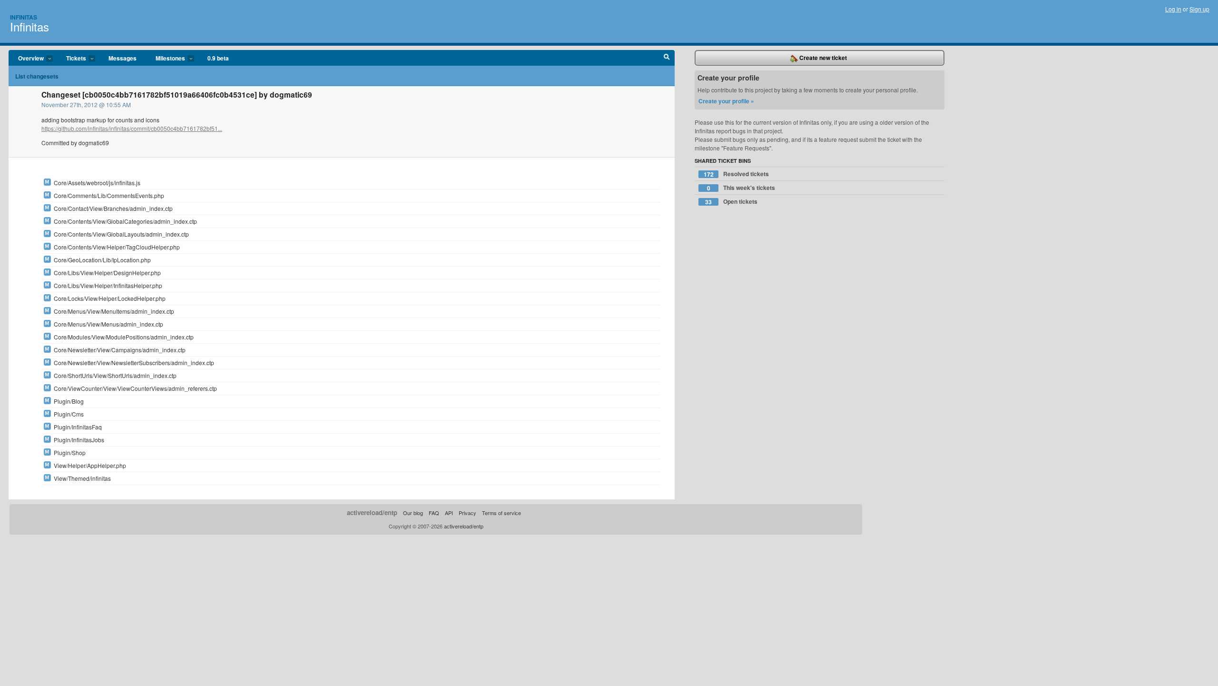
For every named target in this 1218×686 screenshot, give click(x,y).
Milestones (165, 58)
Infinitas (23, 17)
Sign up (1199, 9)
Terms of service (501, 513)
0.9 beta (218, 58)
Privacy (467, 513)
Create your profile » (726, 101)
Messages (122, 58)
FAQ (434, 513)
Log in (1173, 9)
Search (667, 58)
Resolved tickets (736, 174)
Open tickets (731, 201)
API (449, 513)
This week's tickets (741, 187)
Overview (26, 58)
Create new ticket (822, 57)
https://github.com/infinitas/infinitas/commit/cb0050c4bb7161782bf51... (131, 128)
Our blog (413, 513)
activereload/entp (372, 512)
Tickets (71, 58)
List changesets (37, 76)
